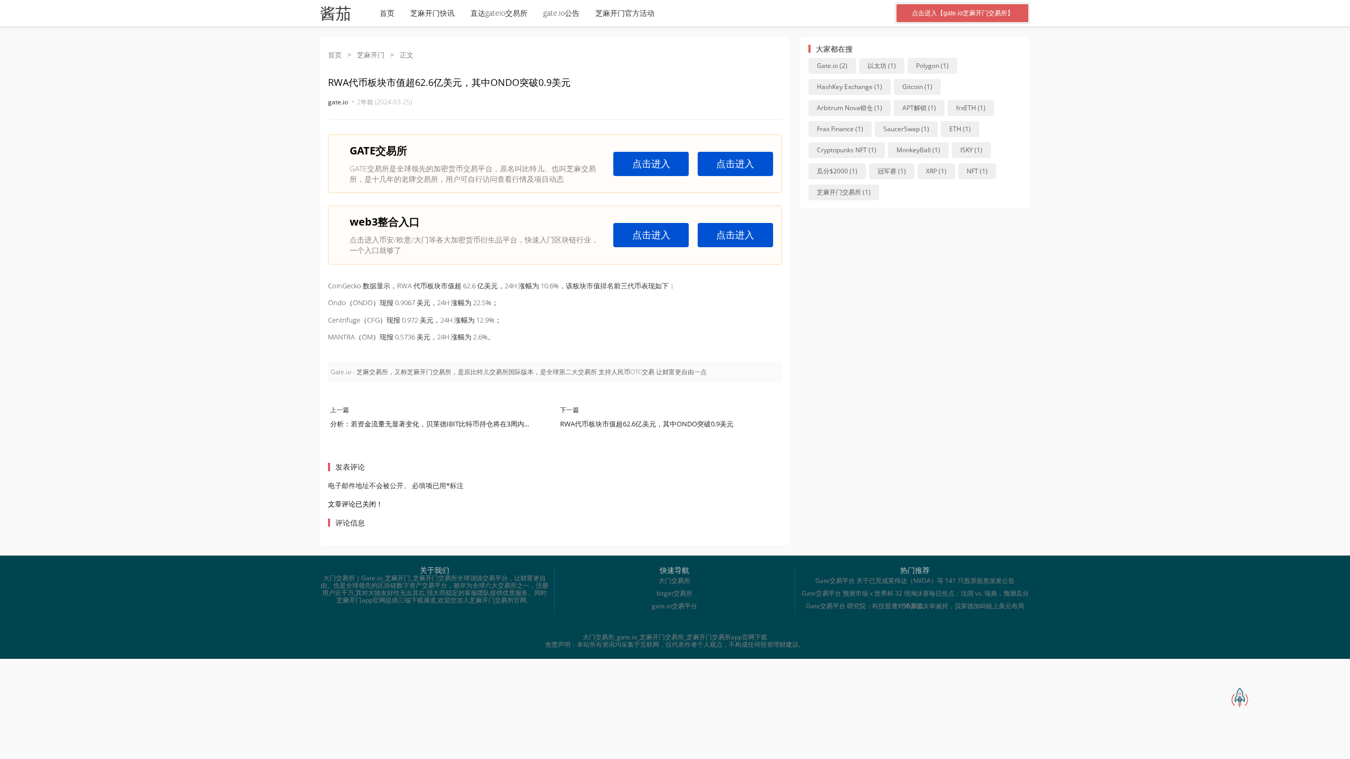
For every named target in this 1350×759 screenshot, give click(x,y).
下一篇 (569, 409)
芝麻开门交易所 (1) (844, 192)
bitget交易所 (674, 593)
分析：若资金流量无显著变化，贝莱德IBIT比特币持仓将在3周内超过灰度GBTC (449, 424)
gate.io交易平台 (674, 605)
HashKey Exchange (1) (849, 86)
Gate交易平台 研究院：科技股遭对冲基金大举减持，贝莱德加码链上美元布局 (915, 605)
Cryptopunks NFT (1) (846, 149)
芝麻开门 (370, 55)
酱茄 (335, 13)
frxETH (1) (971, 107)
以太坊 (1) (881, 65)
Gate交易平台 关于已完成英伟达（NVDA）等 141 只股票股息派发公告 (915, 580)
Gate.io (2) (832, 65)
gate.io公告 (561, 13)
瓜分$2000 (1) (837, 171)
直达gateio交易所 (498, 13)
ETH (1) (960, 128)
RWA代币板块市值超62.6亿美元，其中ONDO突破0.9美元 (647, 424)
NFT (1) (977, 171)
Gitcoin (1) (917, 86)
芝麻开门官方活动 (624, 13)
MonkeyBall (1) (918, 149)
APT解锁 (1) (919, 107)
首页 (387, 13)
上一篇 (339, 409)
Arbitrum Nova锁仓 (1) (849, 107)
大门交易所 (674, 580)
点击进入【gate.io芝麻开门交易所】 (963, 13)
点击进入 (651, 163)
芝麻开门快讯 (432, 13)
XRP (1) (936, 171)
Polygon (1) (932, 65)
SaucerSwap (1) (906, 128)
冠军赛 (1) (892, 171)
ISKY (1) (971, 149)
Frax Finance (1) (840, 128)
